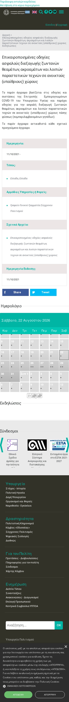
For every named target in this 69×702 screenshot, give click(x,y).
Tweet (45, 292)
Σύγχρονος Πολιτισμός (19, 531)
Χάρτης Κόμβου (15, 571)
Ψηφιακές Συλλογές (17, 536)
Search (41, 12)
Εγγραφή (62, 24)
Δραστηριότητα (20, 518)
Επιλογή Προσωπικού (18, 601)
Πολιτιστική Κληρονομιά (20, 523)
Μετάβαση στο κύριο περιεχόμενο (20, 5)
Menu (60, 12)
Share (17, 292)
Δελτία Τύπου (13, 588)
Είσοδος (50, 24)
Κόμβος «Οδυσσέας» (18, 527)
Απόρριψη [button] (50, 694)
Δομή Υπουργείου (16, 497)
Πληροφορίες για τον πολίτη (22, 562)
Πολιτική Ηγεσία (15, 492)
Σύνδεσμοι (12, 566)
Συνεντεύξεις (13, 593)
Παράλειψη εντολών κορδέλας (18, 1)
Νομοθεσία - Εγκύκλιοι (19, 505)
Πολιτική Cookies (49, 681)
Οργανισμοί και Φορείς (19, 501)
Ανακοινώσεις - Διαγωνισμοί (22, 597)
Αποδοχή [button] (18, 694)
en (33, 12)
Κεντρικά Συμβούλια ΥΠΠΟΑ (22, 606)
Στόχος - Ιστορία (15, 488)
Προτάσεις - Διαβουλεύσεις (22, 558)
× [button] (65, 646)
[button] (34, 686)
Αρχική (6, 35)
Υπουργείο (15, 483)
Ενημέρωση (16, 584)
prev (2, 445)
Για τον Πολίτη (19, 553)
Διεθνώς (11, 540)
